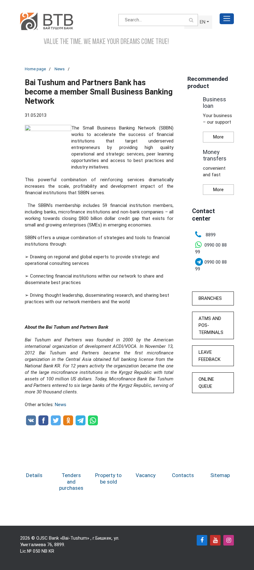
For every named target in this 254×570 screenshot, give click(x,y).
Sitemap (220, 475)
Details (34, 475)
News (60, 69)
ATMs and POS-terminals (211, 325)
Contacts (183, 475)
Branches (210, 298)
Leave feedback (210, 355)
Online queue (206, 382)
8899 (59, 544)
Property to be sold (108, 478)
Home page (35, 69)
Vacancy (145, 475)
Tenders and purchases (71, 481)
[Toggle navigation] (227, 18)
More (218, 137)
